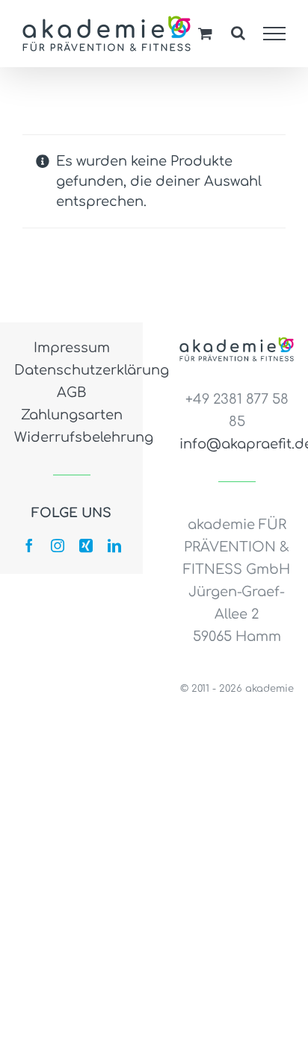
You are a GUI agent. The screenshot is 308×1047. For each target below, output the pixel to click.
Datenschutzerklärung (71, 370)
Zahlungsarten (72, 414)
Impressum (72, 347)
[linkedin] (114, 545)
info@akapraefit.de (236, 444)
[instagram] (57, 545)
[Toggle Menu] (274, 33)
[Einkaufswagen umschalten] (205, 33)
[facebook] (29, 545)
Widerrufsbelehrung (71, 437)
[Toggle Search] (238, 32)
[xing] (86, 545)
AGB (72, 392)
